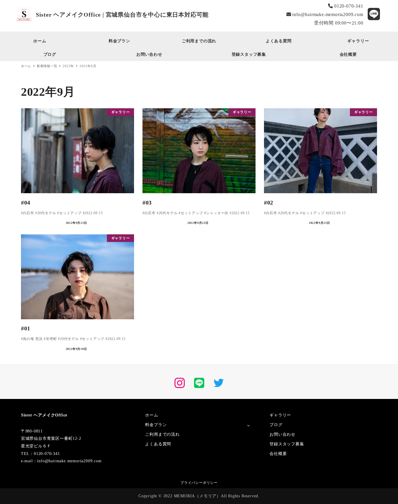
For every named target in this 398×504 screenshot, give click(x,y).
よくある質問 (158, 444)
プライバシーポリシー (199, 483)
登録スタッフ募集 (287, 444)
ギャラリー (280, 415)
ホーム (151, 415)
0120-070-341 (348, 6)
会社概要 (278, 453)
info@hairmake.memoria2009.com (327, 14)
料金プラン (156, 425)
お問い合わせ (282, 434)
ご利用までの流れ (162, 434)
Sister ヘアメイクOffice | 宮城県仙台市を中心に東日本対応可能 (122, 14)
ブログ (276, 425)
